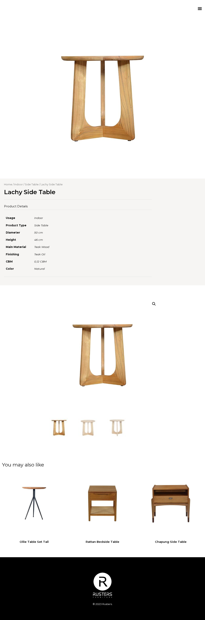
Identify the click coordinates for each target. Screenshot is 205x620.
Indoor (18, 184)
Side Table (32, 184)
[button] (199, 8)
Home (8, 184)
